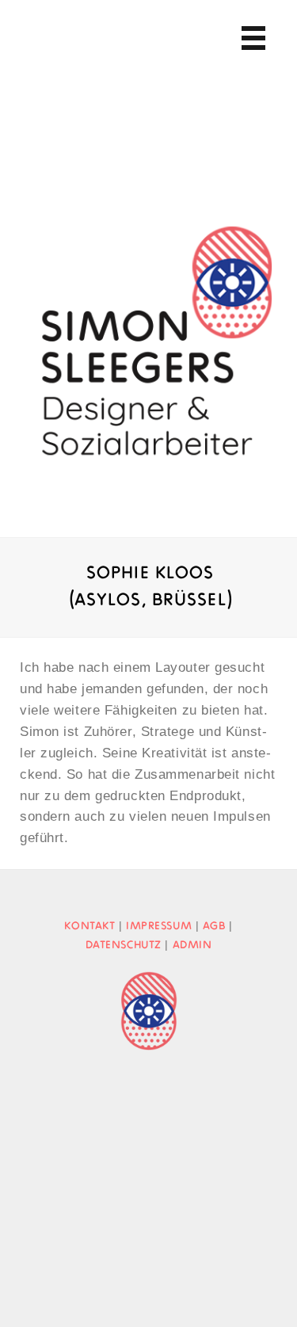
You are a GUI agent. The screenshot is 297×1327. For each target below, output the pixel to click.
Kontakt (89, 926)
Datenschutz (124, 945)
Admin (192, 945)
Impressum (159, 926)
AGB (214, 926)
